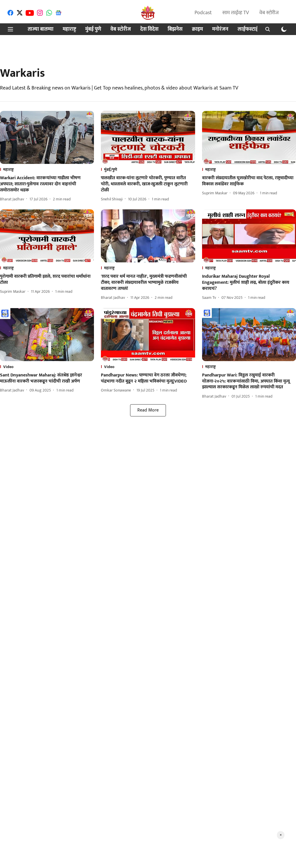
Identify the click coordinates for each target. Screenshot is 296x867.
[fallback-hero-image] (47, 137)
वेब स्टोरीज (269, 12)
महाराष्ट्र (69, 29)
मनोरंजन (220, 29)
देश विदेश (149, 29)
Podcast (203, 12)
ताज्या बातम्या (40, 29)
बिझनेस (175, 29)
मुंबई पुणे (93, 29)
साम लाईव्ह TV (235, 12)
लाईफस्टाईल (250, 29)
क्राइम (197, 29)
